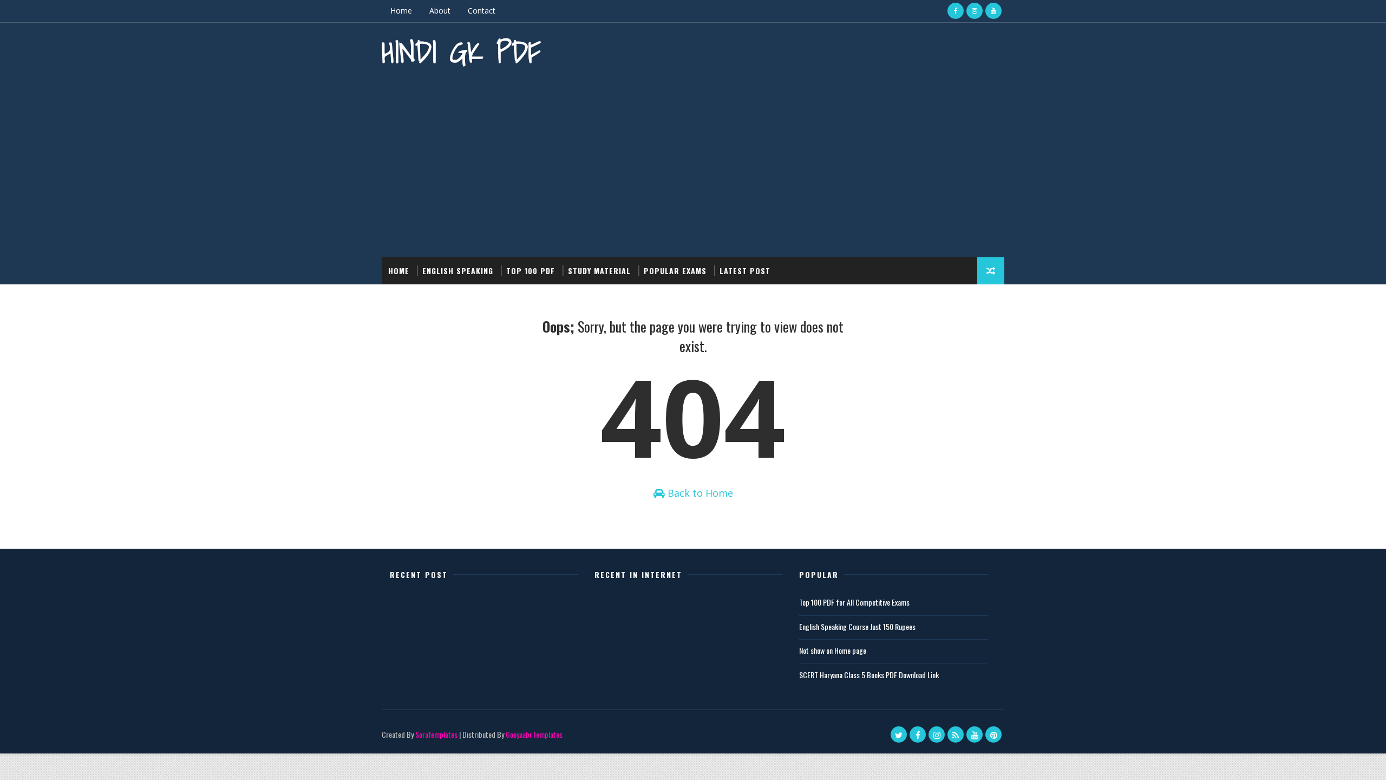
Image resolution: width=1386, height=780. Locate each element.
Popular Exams (675, 270)
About (439, 10)
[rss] (955, 734)
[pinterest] (993, 734)
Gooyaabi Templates (534, 734)
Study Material (599, 270)
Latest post (745, 270)
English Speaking (457, 270)
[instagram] (974, 11)
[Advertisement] (693, 165)
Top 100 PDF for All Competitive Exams (854, 602)
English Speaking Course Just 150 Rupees (857, 626)
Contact (481, 10)
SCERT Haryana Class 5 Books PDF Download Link (869, 674)
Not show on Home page (832, 650)
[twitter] (899, 734)
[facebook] (955, 11)
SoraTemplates (436, 734)
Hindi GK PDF (461, 52)
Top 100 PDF (530, 270)
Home (401, 10)
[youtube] (993, 11)
